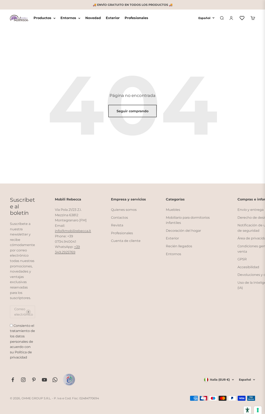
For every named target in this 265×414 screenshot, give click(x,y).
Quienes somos (124, 210)
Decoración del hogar (183, 231)
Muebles (173, 210)
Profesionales (136, 18)
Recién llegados (179, 246)
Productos (42, 18)
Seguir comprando (132, 111)
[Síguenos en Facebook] (13, 380)
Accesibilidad (248, 267)
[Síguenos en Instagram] (23, 380)
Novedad (93, 18)
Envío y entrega (250, 210)
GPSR (242, 259)
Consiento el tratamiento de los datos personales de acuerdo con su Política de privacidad (22, 342)
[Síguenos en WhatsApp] (55, 380)
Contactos (119, 218)
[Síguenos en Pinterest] (34, 380)
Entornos (68, 18)
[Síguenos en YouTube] (44, 380)
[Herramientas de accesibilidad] (247, 410)
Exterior (113, 18)
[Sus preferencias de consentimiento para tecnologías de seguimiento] (258, 410)
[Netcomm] (69, 379)
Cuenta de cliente (126, 241)
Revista (117, 225)
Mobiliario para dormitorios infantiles (188, 220)
